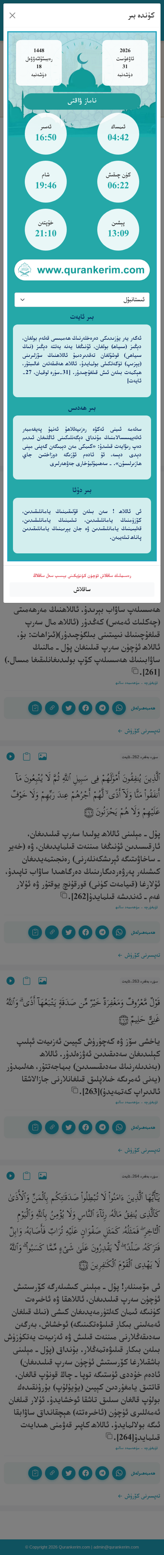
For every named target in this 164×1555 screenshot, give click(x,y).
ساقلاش (82, 589)
